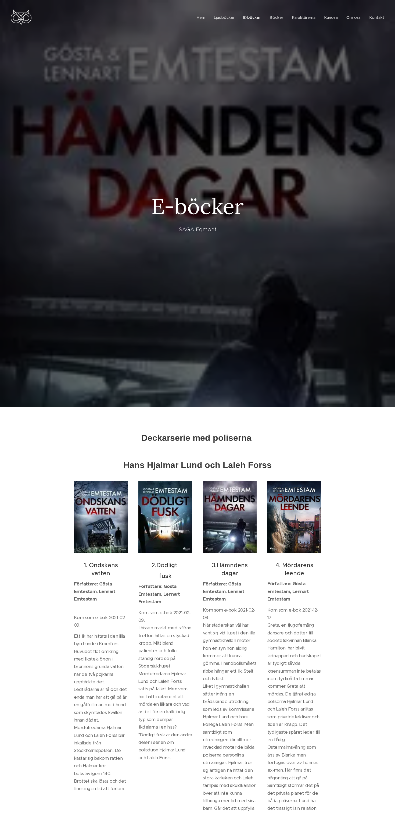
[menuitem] (202, 17)
